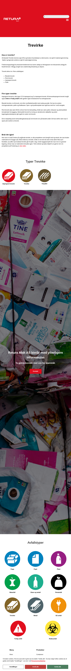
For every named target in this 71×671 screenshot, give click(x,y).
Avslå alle (35, 667)
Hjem (11, 654)
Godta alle (57, 667)
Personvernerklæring (38, 661)
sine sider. (23, 146)
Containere (39, 654)
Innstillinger (13, 667)
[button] (67, 20)
